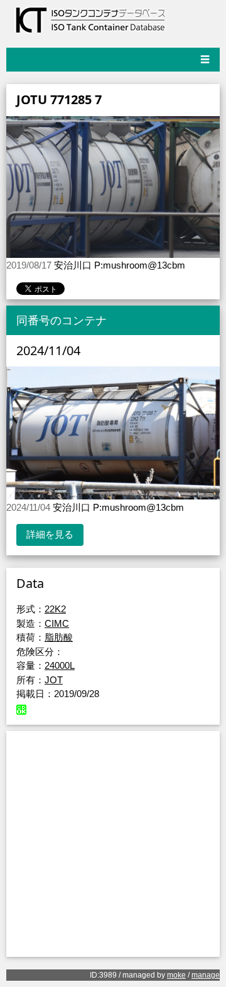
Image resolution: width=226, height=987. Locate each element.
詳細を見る (49, 534)
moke (176, 975)
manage (205, 975)
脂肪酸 (59, 637)
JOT (54, 680)
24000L (60, 665)
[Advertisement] (113, 844)
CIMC (57, 623)
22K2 (55, 609)
